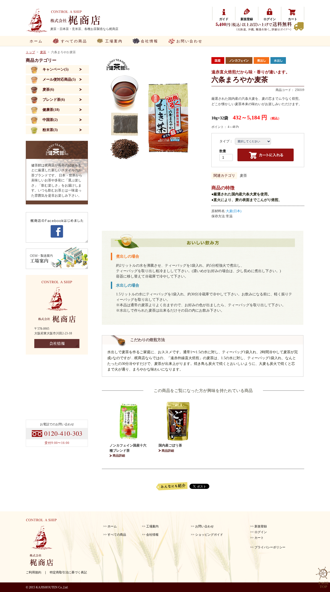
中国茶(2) (50, 120)
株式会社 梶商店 (75, 17)
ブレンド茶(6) (54, 100)
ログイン (269, 19)
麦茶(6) (48, 89)
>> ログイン (258, 532)
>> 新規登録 (258, 526)
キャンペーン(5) (56, 69)
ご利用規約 (33, 572)
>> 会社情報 (150, 534)
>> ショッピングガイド (207, 534)
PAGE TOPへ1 (323, 577)
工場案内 (114, 41)
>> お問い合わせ (202, 526)
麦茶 (243, 176)
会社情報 (149, 41)
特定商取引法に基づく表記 (68, 572)
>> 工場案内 (150, 526)
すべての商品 (74, 41)
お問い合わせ (189, 41)
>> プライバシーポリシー (267, 547)
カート (292, 19)
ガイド (223, 19)
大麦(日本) (233, 211)
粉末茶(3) (50, 130)
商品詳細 (119, 455)
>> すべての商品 (114, 534)
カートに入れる (265, 155)
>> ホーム (110, 526)
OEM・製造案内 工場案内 (57, 258)
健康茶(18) (51, 110)
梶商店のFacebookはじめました (57, 227)
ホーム (36, 41)
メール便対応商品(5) (59, 79)
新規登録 (247, 19)
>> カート (257, 538)
